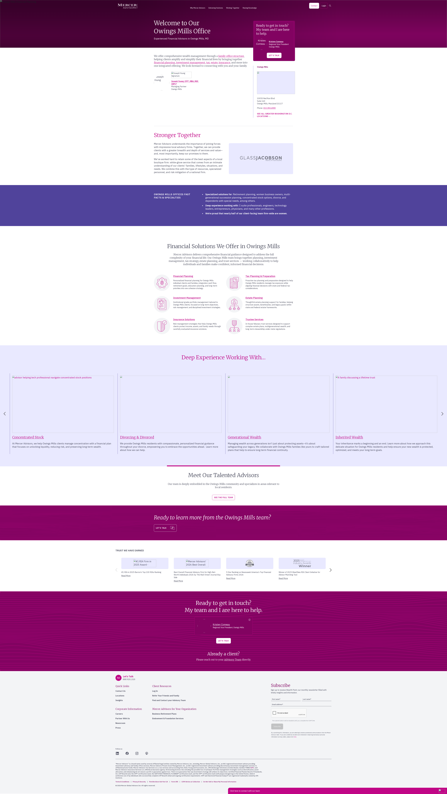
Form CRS (174, 782)
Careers (119, 714)
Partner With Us (122, 718)
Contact (314, 6)
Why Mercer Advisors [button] (197, 8)
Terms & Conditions (122, 782)
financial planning (164, 62)
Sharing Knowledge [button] (250, 8)
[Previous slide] (116, 570)
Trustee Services (254, 319)
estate (214, 62)
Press (118, 728)
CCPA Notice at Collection (190, 782)
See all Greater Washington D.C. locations (274, 115)
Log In (155, 691)
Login (324, 6)
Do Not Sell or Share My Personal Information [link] (219, 782)
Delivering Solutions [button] (215, 8)
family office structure (231, 56)
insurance (224, 62)
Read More (125, 575)
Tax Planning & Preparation (260, 276)
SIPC (252, 768)
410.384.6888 (269, 108)
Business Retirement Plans (164, 714)
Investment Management (187, 297)
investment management (190, 62)
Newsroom (120, 723)
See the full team (223, 497)
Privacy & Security (139, 782)
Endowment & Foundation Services (168, 718)
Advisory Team (232, 659)
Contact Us (120, 691)
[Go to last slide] (4, 413)
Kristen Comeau (276, 41)
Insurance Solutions (184, 319)
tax (208, 62)
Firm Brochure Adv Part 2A (158, 782)
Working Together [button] (232, 8)
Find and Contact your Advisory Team (169, 700)
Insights (119, 700)
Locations (119, 695)
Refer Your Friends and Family (165, 695)
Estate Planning (254, 297)
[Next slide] (442, 413)
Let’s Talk (274, 55)
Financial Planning (183, 276)
